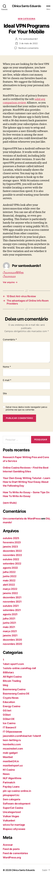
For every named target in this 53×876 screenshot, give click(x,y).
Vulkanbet (9, 820)
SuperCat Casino (13, 807)
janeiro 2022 (10, 593)
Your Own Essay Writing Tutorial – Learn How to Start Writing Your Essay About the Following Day (26, 482)
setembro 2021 (12, 610)
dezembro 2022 (12, 550)
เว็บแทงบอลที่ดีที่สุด (13, 272)
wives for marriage (14, 824)
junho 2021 (9, 622)
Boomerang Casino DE (16, 693)
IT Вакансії (9, 727)
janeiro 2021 (10, 635)
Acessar (8, 844)
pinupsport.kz (11, 795)
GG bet (7, 710)
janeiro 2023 (10, 546)
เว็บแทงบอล (9, 276)
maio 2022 (9, 580)
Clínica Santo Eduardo (26, 6)
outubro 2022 (11, 559)
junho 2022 (9, 576)
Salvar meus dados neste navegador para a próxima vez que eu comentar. (26, 408)
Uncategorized (12, 812)
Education (9, 702)
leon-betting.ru (12, 740)
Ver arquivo (10, 282)
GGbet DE (9, 718)
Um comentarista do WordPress (22, 518)
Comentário (10, 339)
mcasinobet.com (13, 748)
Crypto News (11, 697)
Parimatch (9, 782)
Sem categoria (26, 18)
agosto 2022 (10, 567)
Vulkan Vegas (11, 816)
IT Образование (12, 731)
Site (5, 393)
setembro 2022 (12, 563)
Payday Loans (11, 786)
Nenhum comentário (28, 48)
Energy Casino (11, 706)
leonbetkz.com (12, 744)
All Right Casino (12, 676)
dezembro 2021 (12, 597)
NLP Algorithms (12, 778)
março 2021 (10, 631)
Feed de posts (11, 849)
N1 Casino (9, 769)
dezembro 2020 (12, 639)
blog (5, 685)
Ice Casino (9, 723)
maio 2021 (9, 627)
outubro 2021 (11, 605)
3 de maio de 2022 (28, 43)
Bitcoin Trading (12, 680)
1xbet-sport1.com (13, 663)
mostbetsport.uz (13, 765)
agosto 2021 (10, 614)
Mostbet (8, 757)
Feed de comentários (15, 853)
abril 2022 (9, 584)
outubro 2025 (11, 538)
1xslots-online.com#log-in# (19, 668)
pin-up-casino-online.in (17, 790)
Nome (7, 367)
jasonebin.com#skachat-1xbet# (22, 735)
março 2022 (10, 588)
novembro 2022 (12, 555)
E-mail (7, 380)
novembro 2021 (12, 601)
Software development (16, 803)
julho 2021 (9, 618)
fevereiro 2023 (12, 542)
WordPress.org (12, 857)
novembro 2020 (12, 643)
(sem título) (10, 502)
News (6, 773)
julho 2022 (9, 572)
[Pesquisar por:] (16, 440)
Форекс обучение (14, 828)
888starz (8, 672)
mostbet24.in (11, 761)
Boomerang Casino (14, 689)
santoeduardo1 (30, 39)
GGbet (7, 714)
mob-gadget (10, 752)
